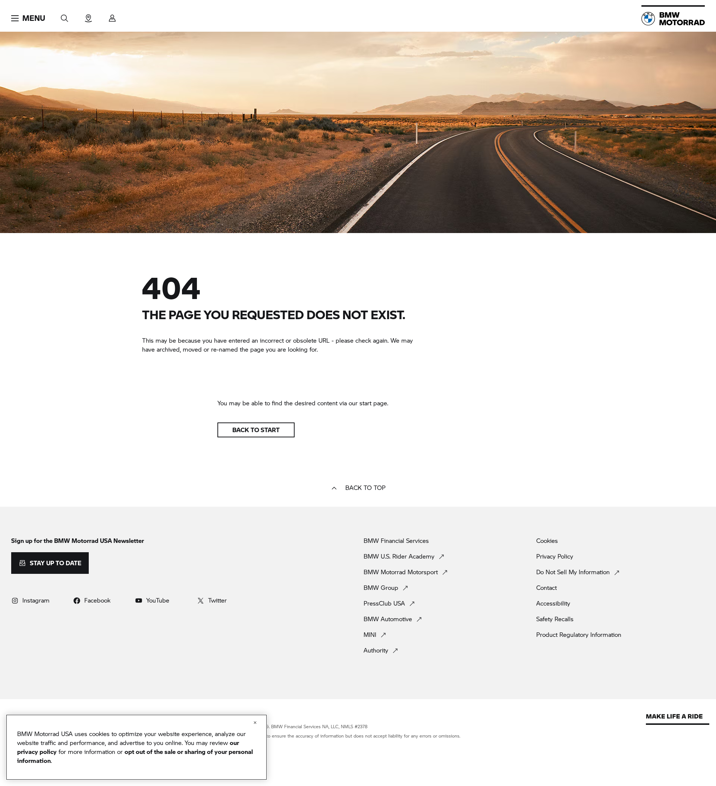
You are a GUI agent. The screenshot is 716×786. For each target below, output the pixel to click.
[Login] (112, 16)
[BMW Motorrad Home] (673, 18)
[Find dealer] (88, 16)
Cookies (547, 541)
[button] (28, 18)
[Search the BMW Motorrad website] (64, 16)
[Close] (255, 722)
